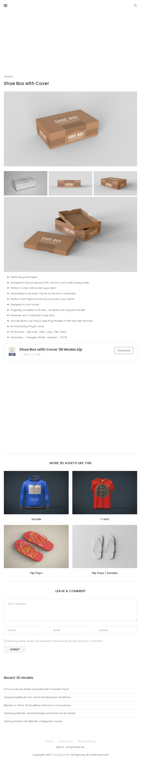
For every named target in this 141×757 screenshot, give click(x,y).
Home (49, 741)
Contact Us (66, 741)
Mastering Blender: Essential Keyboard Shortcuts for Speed (39, 713)
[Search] (135, 5)
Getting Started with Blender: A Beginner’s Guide (33, 721)
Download (124, 350)
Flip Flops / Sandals (105, 573)
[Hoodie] (36, 492)
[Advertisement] (70, 38)
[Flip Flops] (36, 546)
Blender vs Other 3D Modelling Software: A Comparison (37, 705)
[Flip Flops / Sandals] (104, 546)
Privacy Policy (86, 741)
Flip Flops (36, 573)
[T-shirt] (104, 492)
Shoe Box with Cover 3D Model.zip (50, 349)
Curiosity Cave (61, 754)
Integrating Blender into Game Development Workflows (37, 697)
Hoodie (36, 519)
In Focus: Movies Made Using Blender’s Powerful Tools (36, 689)
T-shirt (104, 519)
